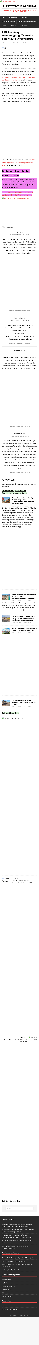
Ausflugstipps (6, 1280)
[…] (21, 527)
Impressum (5, 1306)
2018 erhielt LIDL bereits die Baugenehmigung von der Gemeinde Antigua (18, 77)
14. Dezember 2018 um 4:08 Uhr (19, 353)
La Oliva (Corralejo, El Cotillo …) (11, 1270)
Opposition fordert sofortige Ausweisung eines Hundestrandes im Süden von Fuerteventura (23, 501)
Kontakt (24, 26)
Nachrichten (13, 18)
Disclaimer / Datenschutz (10, 1309)
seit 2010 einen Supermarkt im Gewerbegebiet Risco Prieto (18, 162)
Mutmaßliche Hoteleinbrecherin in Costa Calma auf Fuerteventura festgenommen (24, 596)
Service (4, 26)
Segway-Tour (6, 1290)
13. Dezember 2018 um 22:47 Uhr (19, 436)
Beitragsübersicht (9, 713)
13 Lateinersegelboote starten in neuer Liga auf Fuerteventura (24, 629)
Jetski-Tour (5, 1283)
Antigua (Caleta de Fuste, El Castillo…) (13, 1261)
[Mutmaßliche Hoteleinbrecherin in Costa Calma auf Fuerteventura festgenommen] (6, 599)
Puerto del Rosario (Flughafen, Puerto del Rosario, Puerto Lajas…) (18, 1266)
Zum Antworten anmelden (19, 311)
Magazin (24, 18)
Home (3, 18)
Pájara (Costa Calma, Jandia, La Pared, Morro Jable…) (18, 1258)
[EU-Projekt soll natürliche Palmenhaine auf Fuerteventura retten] (6, 705)
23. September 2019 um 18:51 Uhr (19, 235)
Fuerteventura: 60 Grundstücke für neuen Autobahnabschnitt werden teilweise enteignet (23, 618)
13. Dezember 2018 (9, 43)
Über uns (14, 26)
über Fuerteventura (8, 22)
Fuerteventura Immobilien (27, 22)
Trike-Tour (5, 1293)
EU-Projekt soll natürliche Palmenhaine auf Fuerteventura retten (24, 702)
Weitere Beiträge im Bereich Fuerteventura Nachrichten (14, 492)
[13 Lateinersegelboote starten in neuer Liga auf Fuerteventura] (6, 633)
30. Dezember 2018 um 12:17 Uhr (19, 320)
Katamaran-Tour (7, 1296)
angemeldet (13, 484)
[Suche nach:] (19, 1208)
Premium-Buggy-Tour (8, 1286)
